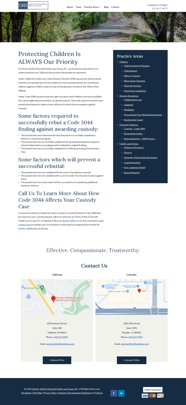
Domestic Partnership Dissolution (140, 157)
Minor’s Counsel (132, 75)
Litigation (128, 104)
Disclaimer (26, 392)
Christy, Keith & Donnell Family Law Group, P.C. (55, 389)
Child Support (130, 70)
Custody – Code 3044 (134, 128)
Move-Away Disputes (134, 80)
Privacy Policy (50, 392)
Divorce (128, 152)
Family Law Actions (128, 143)
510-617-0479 (160, 8)
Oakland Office (57, 360)
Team (78, 7)
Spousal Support (132, 172)
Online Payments (152, 389)
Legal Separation (132, 162)
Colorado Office (131, 360)
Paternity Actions (132, 85)
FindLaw (98, 392)
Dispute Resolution (129, 96)
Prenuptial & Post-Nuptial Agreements (143, 114)
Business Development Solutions (75, 392)
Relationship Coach (133, 119)
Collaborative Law (133, 99)
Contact (115, 7)
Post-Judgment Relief (135, 167)
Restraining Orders (133, 133)
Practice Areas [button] (91, 7)
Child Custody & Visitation (137, 65)
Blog (106, 7)
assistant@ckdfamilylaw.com (60, 343)
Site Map (37, 392)
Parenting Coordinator (135, 90)
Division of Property (134, 147)
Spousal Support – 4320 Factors (139, 138)
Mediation (129, 109)
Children (123, 61)
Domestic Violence (128, 124)
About (70, 7)
